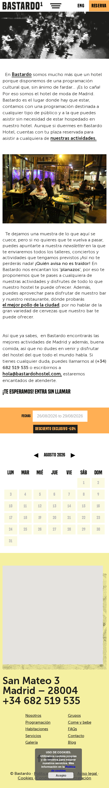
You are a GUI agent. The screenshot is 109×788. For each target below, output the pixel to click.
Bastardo (22, 74)
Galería (31, 742)
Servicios (33, 736)
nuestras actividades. (73, 138)
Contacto (76, 736)
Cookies (26, 778)
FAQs (72, 729)
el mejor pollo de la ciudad (31, 305)
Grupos (74, 716)
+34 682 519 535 (41, 701)
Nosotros (33, 716)
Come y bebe (79, 722)
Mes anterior (36, 455)
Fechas (26, 416)
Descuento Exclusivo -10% (55, 429)
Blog (72, 742)
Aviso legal (87, 773)
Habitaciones (36, 729)
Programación (37, 722)
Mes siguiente (73, 455)
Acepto (61, 775)
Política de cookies (63, 768)
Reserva (99, 5)
